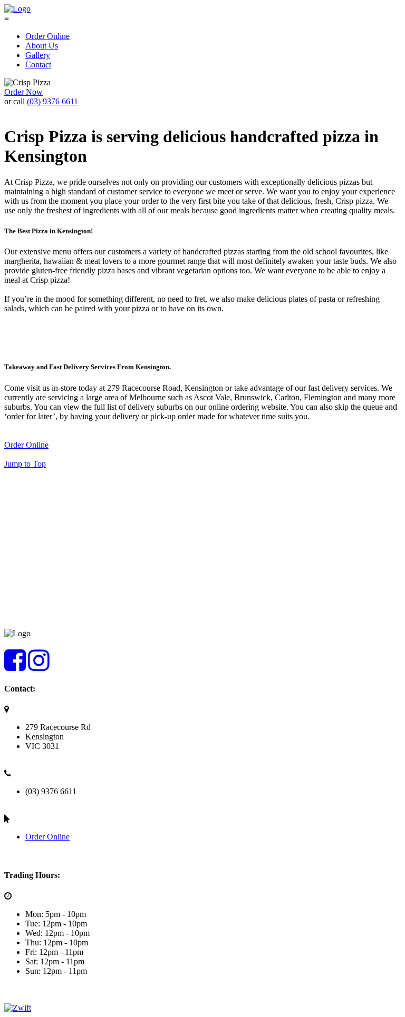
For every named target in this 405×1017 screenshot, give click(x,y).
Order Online (26, 444)
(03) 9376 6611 (52, 101)
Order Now (23, 91)
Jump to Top (25, 463)
